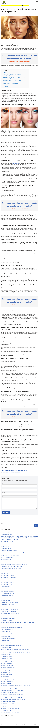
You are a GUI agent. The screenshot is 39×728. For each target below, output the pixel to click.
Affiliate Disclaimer (24, 724)
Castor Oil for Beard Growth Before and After (9, 532)
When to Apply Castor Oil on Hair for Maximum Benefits (11, 568)
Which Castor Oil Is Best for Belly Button (8, 589)
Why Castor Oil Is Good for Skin (6, 600)
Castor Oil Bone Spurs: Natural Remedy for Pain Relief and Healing (13, 553)
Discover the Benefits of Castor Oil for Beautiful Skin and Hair (12, 543)
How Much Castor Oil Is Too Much (7, 584)
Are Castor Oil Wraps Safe (5, 672)
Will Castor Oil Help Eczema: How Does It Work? (9, 550)
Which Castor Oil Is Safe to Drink (7, 597)
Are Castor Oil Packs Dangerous (6, 656)
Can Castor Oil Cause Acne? (6, 683)
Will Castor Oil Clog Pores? (6, 631)
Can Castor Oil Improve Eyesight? (7, 670)
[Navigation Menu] (37, 2)
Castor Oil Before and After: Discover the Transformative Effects (12, 645)
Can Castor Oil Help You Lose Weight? (8, 667)
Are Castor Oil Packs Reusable (6, 710)
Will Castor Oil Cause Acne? (6, 654)
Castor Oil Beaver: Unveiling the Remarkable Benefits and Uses (12, 643)
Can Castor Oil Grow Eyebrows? (6, 681)
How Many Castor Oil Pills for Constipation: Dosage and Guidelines (13, 699)
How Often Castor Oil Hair (5, 580)
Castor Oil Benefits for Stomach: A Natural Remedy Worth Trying (12, 552)
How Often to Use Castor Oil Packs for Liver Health (10, 712)
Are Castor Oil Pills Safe (5, 640)
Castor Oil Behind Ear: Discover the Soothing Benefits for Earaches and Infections (15, 649)
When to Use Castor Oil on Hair (6, 570)
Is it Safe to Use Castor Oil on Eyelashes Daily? (11, 472)
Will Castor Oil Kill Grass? (5, 636)
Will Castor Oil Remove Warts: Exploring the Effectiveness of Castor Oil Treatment (15, 634)
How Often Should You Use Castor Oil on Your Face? (10, 708)
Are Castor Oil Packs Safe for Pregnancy (8, 618)
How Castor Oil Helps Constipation (7, 561)
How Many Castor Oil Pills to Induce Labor (8, 701)
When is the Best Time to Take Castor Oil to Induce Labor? (11, 566)
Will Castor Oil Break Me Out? (6, 647)
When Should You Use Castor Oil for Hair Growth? (10, 602)
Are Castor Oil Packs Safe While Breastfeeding (9, 616)
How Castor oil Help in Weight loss (7, 557)
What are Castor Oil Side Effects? (7, 629)
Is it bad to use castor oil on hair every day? (8, 611)
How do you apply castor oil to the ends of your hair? (10, 613)
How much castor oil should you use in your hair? (9, 615)
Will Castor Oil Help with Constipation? (8, 638)
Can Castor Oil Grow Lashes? (6, 663)
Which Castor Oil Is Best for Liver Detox (8, 591)
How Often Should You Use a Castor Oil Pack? (9, 692)
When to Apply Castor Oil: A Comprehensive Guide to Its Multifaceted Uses (14, 564)
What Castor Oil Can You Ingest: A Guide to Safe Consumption (12, 690)
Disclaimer (36, 724)
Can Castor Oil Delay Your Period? (7, 665)
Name (3, 483)
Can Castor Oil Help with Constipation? (8, 679)
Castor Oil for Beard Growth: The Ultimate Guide (9, 539)
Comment (4, 496)
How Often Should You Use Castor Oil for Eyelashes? (10, 706)
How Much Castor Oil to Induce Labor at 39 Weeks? (10, 688)
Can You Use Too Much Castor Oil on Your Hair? (9, 609)
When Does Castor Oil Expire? (6, 571)
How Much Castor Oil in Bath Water (7, 582)
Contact (31, 724)
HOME (2, 724)
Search (2, 523)
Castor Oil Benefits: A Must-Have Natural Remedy (10, 555)
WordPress (23, 726)
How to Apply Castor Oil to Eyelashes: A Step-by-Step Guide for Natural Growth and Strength (17, 622)
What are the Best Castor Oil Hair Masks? (8, 606)
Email (3, 488)
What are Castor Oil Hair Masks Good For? (8, 607)
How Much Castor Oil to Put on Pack (7, 575)
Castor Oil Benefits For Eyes (6, 546)
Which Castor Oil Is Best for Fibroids (7, 593)
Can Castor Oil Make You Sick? (6, 674)
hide (13, 70)
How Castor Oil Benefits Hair (6, 562)
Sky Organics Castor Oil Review (6, 534)
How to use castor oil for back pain (7, 541)
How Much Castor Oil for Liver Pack (7, 703)
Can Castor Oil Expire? (5, 676)
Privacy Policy (7, 724)
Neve (15, 726)
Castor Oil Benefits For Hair (6, 544)
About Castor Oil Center (15, 724)
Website (3, 492)
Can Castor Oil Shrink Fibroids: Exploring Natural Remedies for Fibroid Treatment (15, 685)
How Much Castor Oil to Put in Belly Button (8, 577)
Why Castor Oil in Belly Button (6, 598)
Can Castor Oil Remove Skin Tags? (7, 661)
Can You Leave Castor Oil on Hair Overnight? (9, 625)
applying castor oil (15, 163)
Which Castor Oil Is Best (5, 586)
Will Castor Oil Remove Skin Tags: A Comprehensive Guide (11, 627)
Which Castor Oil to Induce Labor (7, 588)
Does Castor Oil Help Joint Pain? (7, 573)
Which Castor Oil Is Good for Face (7, 595)
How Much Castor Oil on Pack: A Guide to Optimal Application (12, 694)
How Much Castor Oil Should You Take (8, 579)
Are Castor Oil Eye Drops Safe (6, 620)
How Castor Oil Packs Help (6, 559)
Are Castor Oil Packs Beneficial (6, 658)
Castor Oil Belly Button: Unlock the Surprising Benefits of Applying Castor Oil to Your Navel (17, 652)
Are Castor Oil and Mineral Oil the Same (8, 604)
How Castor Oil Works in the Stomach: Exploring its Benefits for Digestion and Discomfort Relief (18, 697)
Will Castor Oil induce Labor (6, 548)
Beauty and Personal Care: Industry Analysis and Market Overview (14, 470)
